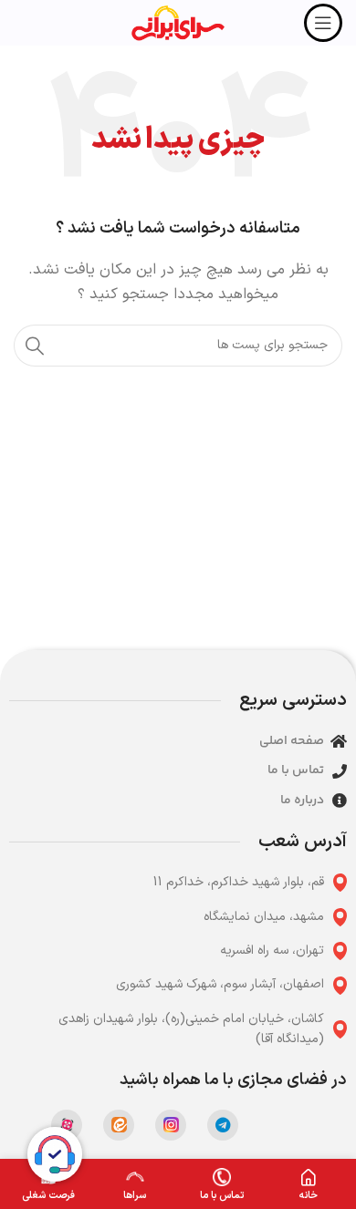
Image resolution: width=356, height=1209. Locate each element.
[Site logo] (178, 22)
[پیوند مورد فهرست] (178, 883)
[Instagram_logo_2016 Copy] (170, 1125)
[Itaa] (118, 1125)
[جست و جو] (35, 346)
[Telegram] (222, 1125)
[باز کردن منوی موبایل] (323, 23)
